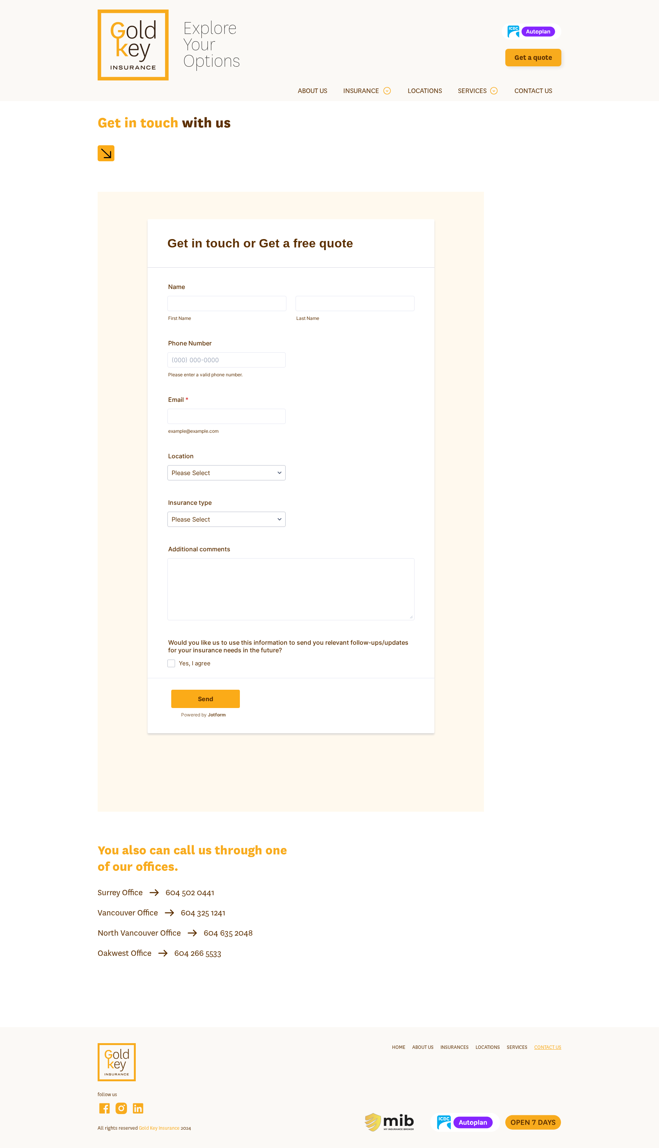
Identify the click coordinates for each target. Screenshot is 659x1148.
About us (423, 1047)
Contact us (547, 1047)
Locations (488, 1047)
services (517, 1047)
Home (398, 1047)
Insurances (454, 1047)
